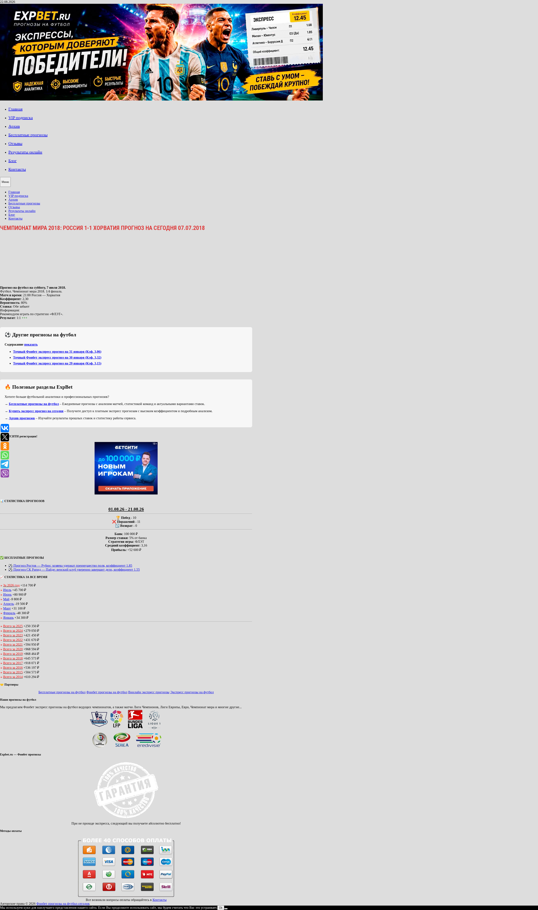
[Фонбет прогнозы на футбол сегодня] (161, 99)
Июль (7, 590)
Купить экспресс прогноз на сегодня (36, 411)
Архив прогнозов (22, 418)
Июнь (7, 594)
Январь (8, 617)
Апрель (8, 604)
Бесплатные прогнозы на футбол (34, 404)
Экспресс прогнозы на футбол (192, 692)
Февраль (9, 613)
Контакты (17, 169)
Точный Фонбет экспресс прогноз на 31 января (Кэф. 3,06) (57, 351)
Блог (12, 160)
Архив (14, 126)
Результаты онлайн (25, 152)
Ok (221, 907)
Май (6, 599)
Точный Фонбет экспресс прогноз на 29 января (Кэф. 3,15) (57, 363)
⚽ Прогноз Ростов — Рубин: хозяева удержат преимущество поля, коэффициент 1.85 (70, 565)
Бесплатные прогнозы (27, 134)
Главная (15, 109)
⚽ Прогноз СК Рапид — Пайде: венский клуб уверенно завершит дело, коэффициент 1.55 (74, 569)
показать (31, 344)
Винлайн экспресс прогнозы (148, 692)
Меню (5, 182)
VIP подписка (20, 117)
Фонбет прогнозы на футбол (106, 692)
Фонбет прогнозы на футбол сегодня (62, 903)
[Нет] (226, 908)
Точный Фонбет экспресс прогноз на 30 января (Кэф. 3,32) (57, 357)
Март (7, 608)
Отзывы (15, 143)
